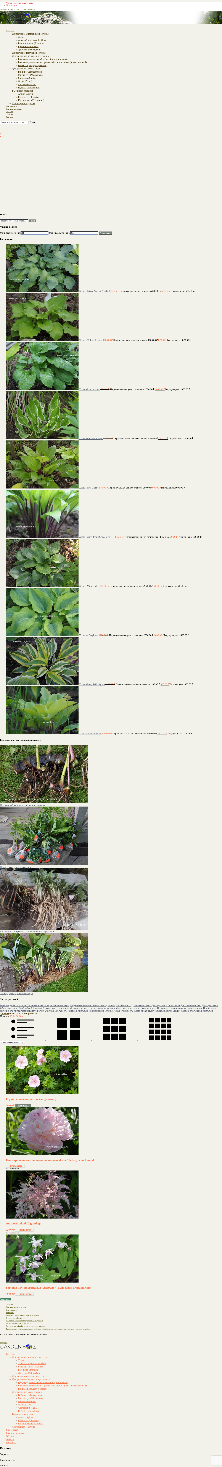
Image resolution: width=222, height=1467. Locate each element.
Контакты (10, 117)
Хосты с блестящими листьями (197, 1011)
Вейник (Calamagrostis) (30, 71)
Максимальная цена (59, 233)
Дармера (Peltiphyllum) (29, 49)
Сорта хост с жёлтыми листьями (71, 1011)
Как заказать (11, 106)
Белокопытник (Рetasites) (30, 43)
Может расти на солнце (128, 1008)
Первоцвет (162, 1008)
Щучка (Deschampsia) (29, 87)
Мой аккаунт (12, 5)
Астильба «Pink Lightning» (23, 1223)
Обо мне (9, 111)
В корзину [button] (23, 1105)
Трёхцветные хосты (123, 1011)
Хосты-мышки (172, 1011)
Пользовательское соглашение (18, 1323)
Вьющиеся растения (22, 90)
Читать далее (15, 1165)
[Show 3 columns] (115, 1039)
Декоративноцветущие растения (28, 52)
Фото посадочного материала (19, 3)
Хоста (21, 36)
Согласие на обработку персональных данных (25, 1326)
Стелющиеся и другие (23, 103)
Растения (10, 30)
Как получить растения (16, 1307)
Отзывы (9, 114)
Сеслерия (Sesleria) (27, 84)
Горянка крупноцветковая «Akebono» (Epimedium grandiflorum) (48, 1287)
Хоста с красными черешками (149, 1011)
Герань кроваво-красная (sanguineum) (31, 1099)
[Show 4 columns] (160, 1039)
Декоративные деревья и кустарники (31, 55)
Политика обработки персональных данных (24, 1321)
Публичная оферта (14, 1318)
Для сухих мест (210, 1005)
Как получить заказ (14, 109)
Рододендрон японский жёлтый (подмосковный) (43, 59)
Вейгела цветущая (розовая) (32, 65)
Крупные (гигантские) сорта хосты (51, 1008)
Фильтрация (105, 233)
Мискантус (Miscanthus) (30, 74)
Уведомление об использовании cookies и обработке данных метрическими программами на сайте (48, 1329)
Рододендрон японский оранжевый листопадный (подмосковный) (52, 62)
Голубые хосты (123, 1005)
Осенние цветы (148, 1008)
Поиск (32, 122)
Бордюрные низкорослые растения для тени (92, 1005)
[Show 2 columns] (69, 1039)
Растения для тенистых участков (37, 1011)
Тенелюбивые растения (100, 1011)
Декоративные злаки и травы (27, 68)
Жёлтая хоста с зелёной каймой (16, 1008)
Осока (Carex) (25, 81)
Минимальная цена (10, 233)
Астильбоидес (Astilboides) (32, 40)
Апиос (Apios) (25, 93)
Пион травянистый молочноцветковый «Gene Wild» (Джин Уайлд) (50, 1160)
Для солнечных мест (190, 1005)
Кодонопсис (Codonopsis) (31, 100)
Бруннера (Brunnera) (28, 46)
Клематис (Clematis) (28, 96)
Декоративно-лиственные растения (30, 33)
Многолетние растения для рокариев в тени (92, 1008)
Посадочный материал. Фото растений (22, 1315)
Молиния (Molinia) (27, 78)
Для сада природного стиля (165, 1005)
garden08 (4, 1013)
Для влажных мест (141, 1005)
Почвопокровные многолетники (186, 1008)
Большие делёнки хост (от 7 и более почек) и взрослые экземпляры (34, 1005)
